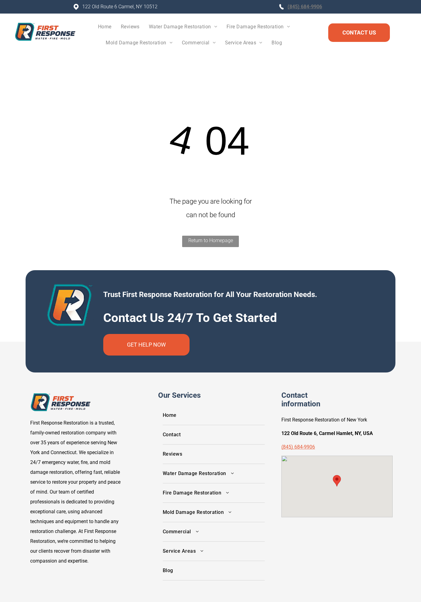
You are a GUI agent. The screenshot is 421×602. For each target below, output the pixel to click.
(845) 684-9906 (305, 7)
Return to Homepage (210, 240)
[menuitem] (104, 28)
